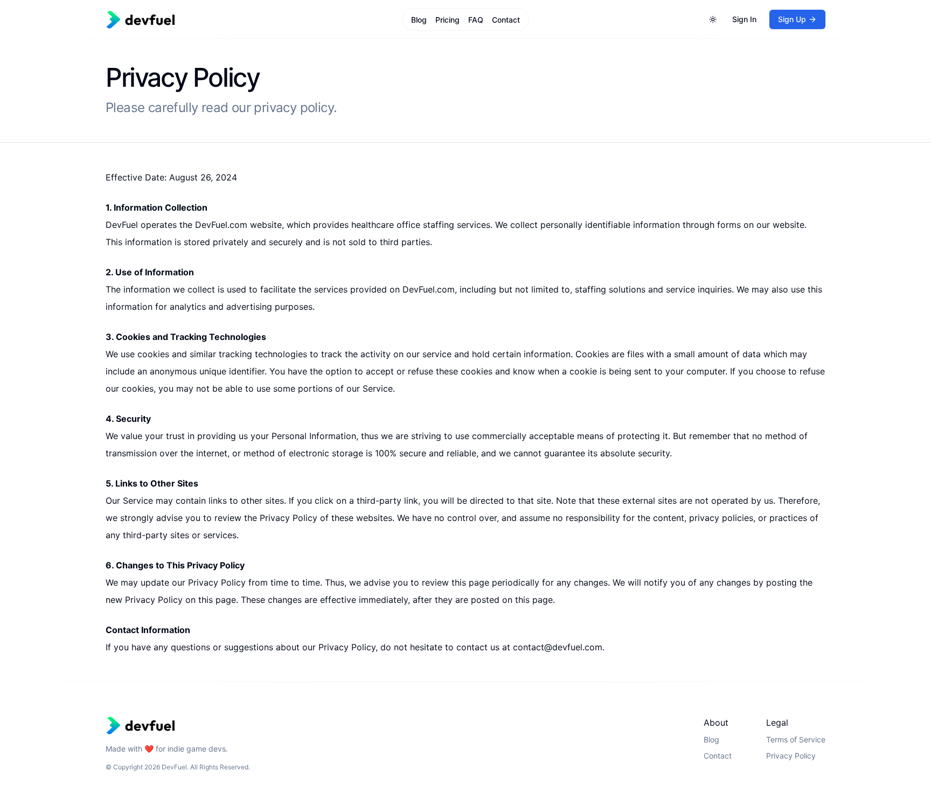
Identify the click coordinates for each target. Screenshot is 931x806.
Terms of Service (795, 739)
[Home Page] (225, 19)
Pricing (447, 19)
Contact (506, 19)
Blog (419, 19)
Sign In (744, 19)
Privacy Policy (791, 755)
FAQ (475, 19)
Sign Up (792, 19)
